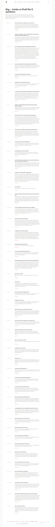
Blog (29, 521)
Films (20, 521)
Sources (23, 521)
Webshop (26, 521)
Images (17, 521)
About (8, 521)
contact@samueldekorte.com (24, 523)
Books (14, 521)
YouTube (17, 523)
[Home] (6, 2)
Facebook (36, 521)
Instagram (32, 521)
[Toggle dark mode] (48, 2)
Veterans (11, 521)
